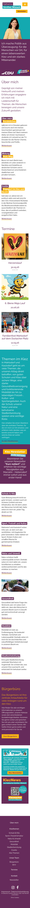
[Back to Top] (25, 903)
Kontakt (14, 876)
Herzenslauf (15, 263)
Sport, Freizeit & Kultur (14, 836)
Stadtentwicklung (14, 847)
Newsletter (22, 11)
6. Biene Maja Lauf (15, 303)
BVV (14, 865)
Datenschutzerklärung (20, 892)
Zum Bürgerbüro (10, 736)
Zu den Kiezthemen (10, 441)
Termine (14, 870)
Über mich (14, 823)
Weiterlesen (7, 146)
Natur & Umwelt (14, 839)
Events (14, 850)
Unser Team (14, 858)
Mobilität (14, 844)
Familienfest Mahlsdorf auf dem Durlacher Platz (15, 337)
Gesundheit (14, 841)
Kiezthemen (14, 829)
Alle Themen (14, 853)
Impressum (5, 892)
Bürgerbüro (14, 862)
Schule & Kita (14, 833)
